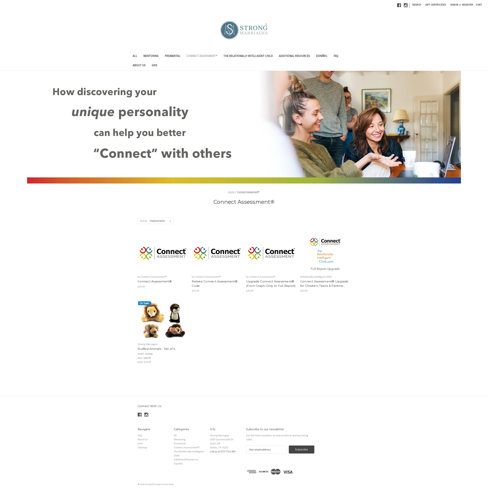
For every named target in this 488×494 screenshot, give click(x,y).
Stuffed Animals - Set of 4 (156, 349)
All (135, 56)
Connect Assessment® (201, 56)
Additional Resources (294, 56)
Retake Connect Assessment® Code (215, 284)
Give (154, 65)
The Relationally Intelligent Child (248, 56)
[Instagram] (406, 5)
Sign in (454, 4)
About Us (139, 65)
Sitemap (142, 447)
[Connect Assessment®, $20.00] (162, 253)
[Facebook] (399, 5)
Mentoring (151, 56)
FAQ (336, 56)
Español (321, 56)
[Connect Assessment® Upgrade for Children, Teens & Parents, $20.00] (325, 253)
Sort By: (144, 220)
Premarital (172, 56)
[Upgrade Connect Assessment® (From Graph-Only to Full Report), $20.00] (271, 253)
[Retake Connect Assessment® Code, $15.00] (216, 253)
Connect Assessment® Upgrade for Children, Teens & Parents (324, 284)
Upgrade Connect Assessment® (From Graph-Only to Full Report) (271, 284)
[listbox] (161, 221)
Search (416, 4)
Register (467, 4)
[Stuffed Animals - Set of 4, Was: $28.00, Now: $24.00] (162, 320)
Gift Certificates (435, 4)
